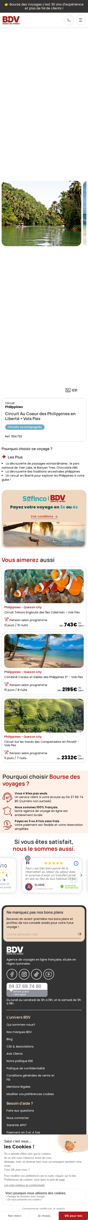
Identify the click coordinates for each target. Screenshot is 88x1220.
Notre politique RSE (20, 1061)
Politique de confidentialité (26, 1068)
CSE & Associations (20, 1046)
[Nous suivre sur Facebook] (12, 974)
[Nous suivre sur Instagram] (24, 974)
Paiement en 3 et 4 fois (23, 1132)
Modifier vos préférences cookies (30, 1094)
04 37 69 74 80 (25, 986)
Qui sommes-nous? (21, 1025)
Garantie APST (17, 1125)
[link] (69, 20)
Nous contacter (18, 1118)
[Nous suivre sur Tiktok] (36, 974)
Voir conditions (42, 516)
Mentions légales (18, 1087)
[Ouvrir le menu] (81, 20)
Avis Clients (15, 1054)
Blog (9, 1039)
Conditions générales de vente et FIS (30, 1077)
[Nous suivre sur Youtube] (48, 974)
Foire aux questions (20, 1111)
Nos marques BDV (19, 1032)
